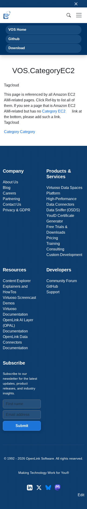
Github (13, 39)
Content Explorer (17, 281)
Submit (22, 426)
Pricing (52, 238)
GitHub (52, 286)
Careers (9, 193)
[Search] (69, 15)
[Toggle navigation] (79, 15)
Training (53, 244)
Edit (81, 495)
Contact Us (12, 204)
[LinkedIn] (29, 487)
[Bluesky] (48, 487)
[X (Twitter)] (39, 487)
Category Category (19, 132)
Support (52, 292)
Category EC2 (53, 111)
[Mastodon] (57, 487)
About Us (10, 182)
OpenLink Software (40, 458)
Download (16, 48)
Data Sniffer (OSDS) (63, 210)
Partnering (11, 199)
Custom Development (64, 255)
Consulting (55, 249)
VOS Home (17, 29)
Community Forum (61, 281)
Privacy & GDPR (16, 210)
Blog (6, 188)
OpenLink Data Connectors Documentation (15, 342)
